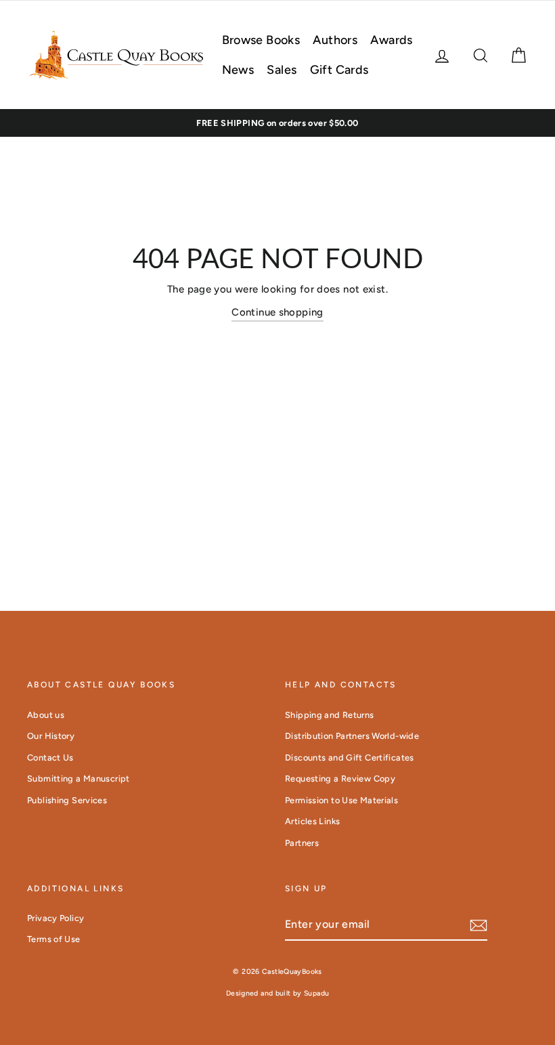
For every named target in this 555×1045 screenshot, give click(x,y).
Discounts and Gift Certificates (349, 757)
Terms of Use (54, 939)
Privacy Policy (55, 918)
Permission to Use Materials (341, 800)
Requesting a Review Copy (340, 778)
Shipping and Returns (329, 715)
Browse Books (261, 40)
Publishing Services (67, 800)
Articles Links (312, 821)
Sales (281, 69)
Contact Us (50, 757)
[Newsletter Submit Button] (478, 924)
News (238, 69)
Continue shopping (277, 312)
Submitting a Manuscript (78, 778)
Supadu (316, 993)
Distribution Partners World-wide (352, 736)
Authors (335, 40)
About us (45, 715)
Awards (391, 40)
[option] (277, 123)
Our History (50, 736)
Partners (302, 843)
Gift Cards (339, 69)
